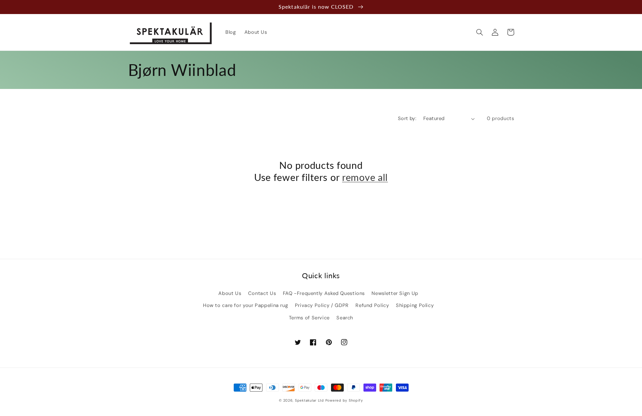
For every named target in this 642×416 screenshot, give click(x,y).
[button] (480, 32)
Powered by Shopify (344, 400)
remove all (365, 177)
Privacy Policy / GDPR (322, 305)
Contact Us (262, 293)
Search (344, 317)
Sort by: (407, 118)
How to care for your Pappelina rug (245, 305)
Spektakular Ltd (309, 400)
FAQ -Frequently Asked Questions (324, 293)
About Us (229, 293)
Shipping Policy (415, 305)
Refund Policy (372, 305)
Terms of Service (309, 317)
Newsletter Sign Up (394, 293)
